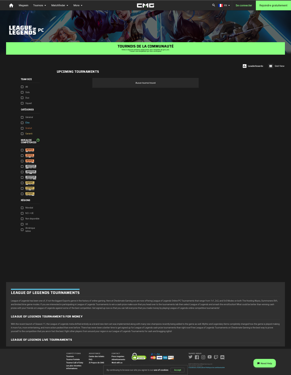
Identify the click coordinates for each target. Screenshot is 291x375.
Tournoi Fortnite (73, 359)
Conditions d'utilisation (197, 367)
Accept (177, 370)
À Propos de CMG (96, 363)
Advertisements (118, 359)
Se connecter (244, 5)
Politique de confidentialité (215, 367)
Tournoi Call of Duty (74, 363)
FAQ (90, 359)
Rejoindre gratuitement (273, 5)
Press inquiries (118, 356)
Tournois (70, 356)
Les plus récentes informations (73, 367)
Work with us (117, 363)
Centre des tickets (96, 356)
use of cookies (161, 370)
